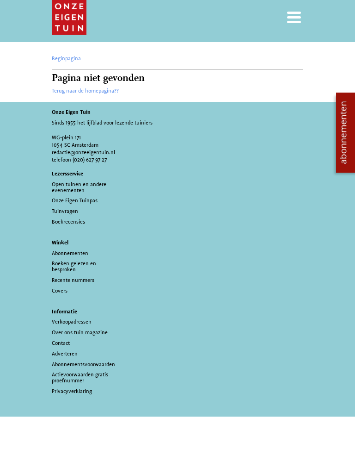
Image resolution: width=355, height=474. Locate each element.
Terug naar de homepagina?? (85, 91)
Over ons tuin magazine (80, 332)
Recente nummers (73, 280)
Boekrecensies (68, 222)
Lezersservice (67, 173)
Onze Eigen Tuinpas (75, 200)
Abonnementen (70, 253)
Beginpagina (66, 58)
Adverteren (65, 354)
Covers (59, 291)
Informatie (64, 311)
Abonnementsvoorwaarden (83, 364)
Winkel (60, 242)
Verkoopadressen (72, 322)
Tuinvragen (65, 211)
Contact (61, 343)
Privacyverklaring (72, 391)
